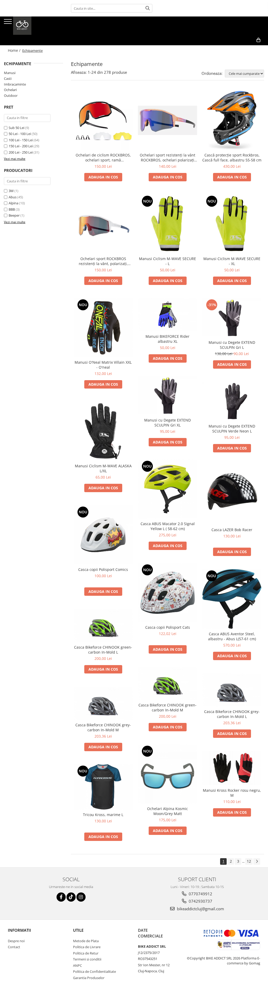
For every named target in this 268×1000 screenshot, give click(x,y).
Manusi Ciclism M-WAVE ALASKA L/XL (103, 468)
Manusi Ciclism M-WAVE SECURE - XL (231, 261)
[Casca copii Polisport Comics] (103, 534)
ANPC (77, 965)
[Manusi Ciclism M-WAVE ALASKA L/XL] (103, 431)
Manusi (9, 72)
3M (11, 190)
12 (249, 861)
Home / (14, 50)
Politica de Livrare (86, 947)
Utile (78, 930)
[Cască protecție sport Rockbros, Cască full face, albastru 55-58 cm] (231, 120)
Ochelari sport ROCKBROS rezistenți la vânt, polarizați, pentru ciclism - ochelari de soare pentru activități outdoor (103, 261)
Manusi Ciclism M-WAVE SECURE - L (167, 261)
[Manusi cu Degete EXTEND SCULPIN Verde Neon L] (231, 401)
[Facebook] (61, 897)
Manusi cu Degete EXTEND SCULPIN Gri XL (167, 423)
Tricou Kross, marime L (103, 814)
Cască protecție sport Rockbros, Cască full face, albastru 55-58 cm (231, 157)
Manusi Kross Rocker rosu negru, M (232, 793)
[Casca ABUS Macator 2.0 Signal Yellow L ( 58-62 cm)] (167, 489)
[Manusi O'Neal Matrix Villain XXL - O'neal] (103, 327)
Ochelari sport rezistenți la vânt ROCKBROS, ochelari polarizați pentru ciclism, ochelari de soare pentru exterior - (167, 157)
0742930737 (200, 901)
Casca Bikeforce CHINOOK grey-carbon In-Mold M (103, 727)
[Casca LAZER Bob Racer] (231, 495)
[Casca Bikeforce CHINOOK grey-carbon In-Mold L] (231, 689)
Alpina (13, 203)
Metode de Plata (86, 941)
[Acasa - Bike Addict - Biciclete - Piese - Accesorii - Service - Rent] (30, 25)
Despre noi (16, 941)
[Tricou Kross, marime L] (103, 787)
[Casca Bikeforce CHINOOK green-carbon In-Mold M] (167, 683)
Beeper (14, 215)
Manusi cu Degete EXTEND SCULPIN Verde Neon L (232, 429)
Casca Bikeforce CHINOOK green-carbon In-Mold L (103, 650)
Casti (8, 78)
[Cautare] (147, 8)
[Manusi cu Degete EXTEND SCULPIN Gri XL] (167, 395)
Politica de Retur (85, 953)
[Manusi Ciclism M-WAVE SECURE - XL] (231, 224)
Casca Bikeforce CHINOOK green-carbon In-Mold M (167, 707)
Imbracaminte (15, 84)
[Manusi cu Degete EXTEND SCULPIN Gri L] (231, 317)
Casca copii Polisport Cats (167, 627)
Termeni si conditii (87, 959)
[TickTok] (71, 897)
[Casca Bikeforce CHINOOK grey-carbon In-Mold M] (103, 703)
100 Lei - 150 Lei (21, 140)
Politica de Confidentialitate (94, 971)
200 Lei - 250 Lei (21, 152)
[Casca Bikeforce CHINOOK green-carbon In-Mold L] (103, 625)
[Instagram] (81, 897)
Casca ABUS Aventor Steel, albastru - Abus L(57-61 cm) (232, 636)
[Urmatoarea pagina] (256, 861)
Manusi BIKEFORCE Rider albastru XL (167, 339)
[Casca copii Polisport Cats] (167, 592)
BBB (12, 209)
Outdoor (11, 95)
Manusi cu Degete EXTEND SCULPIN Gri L (232, 345)
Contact (14, 947)
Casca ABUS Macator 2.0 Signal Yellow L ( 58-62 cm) (168, 526)
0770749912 (200, 893)
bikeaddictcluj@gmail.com (200, 908)
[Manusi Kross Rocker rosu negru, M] (231, 768)
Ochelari (10, 89)
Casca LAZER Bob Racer (231, 529)
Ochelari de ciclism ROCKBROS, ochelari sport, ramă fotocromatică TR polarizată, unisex (103, 157)
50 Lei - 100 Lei (20, 133)
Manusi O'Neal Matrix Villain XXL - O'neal (103, 365)
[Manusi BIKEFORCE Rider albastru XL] (167, 314)
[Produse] (8, 23)
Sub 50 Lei (16, 127)
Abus (12, 197)
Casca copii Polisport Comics (103, 569)
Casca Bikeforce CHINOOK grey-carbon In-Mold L (232, 714)
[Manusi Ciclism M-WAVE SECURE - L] (167, 224)
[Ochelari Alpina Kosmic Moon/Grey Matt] (167, 774)
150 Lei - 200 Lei (21, 146)
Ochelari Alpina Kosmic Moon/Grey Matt (167, 811)
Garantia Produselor (88, 977)
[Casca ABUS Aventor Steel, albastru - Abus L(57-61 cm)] (231, 599)
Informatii (19, 930)
